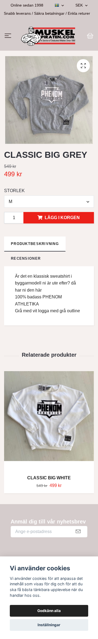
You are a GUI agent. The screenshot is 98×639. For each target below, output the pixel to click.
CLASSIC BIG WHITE (49, 480)
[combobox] (49, 204)
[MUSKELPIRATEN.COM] (48, 37)
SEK (79, 5)
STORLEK (14, 193)
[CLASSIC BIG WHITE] (49, 424)
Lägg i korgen (62, 220)
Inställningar (49, 625)
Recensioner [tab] (26, 261)
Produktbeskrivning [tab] (35, 246)
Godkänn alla (49, 610)
